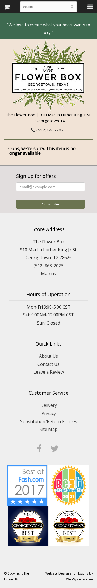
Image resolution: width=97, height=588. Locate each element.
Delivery (48, 405)
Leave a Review (48, 372)
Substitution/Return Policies (48, 421)
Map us (48, 274)
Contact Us (48, 364)
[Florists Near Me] (27, 485)
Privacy (48, 413)
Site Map (48, 429)
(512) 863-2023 (50, 130)
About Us (48, 356)
